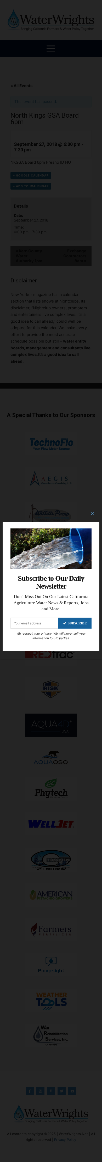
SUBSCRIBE (77, 623)
